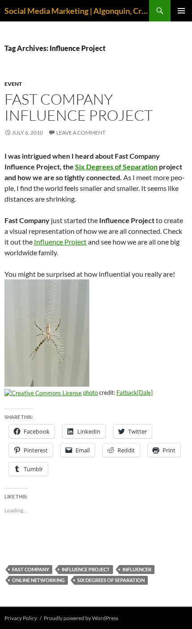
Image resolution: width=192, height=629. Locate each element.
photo (90, 392)
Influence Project (60, 241)
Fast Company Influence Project (78, 107)
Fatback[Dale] (135, 392)
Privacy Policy (20, 618)
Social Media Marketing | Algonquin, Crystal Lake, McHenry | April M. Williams (76, 11)
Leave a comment (80, 132)
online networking (38, 580)
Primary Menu (181, 10)
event (13, 83)
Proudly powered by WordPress (81, 618)
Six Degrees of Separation (116, 166)
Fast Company (30, 569)
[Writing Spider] (46, 332)
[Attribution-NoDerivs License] (43, 392)
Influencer (136, 569)
